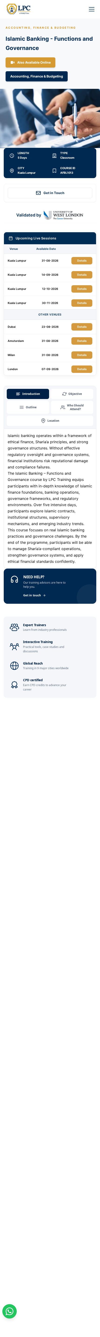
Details (82, 260)
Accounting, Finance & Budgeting (36, 76)
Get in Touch (53, 193)
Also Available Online (34, 62)
